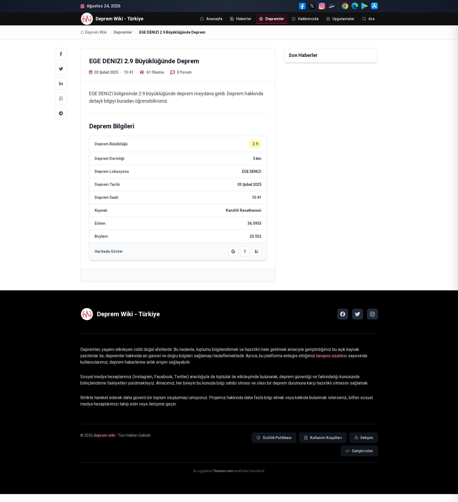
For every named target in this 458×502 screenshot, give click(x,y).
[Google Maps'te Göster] (233, 251)
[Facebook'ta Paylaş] (61, 54)
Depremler (123, 32)
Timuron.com (223, 471)
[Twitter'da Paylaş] (61, 69)
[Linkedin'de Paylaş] (61, 83)
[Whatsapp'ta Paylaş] (61, 98)
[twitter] (357, 314)
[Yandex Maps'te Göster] (245, 251)
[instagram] (372, 314)
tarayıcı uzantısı (331, 355)
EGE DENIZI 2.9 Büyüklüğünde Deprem (172, 32)
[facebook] (342, 314)
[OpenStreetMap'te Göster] (256, 251)
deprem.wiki (104, 435)
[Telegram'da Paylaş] (61, 113)
